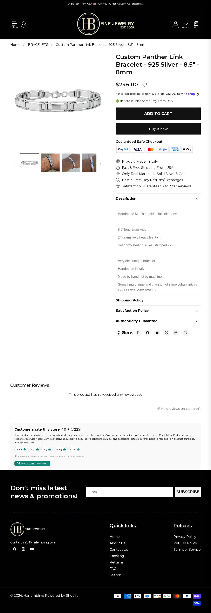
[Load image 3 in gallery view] (71, 163)
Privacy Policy (184, 537)
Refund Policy (185, 543)
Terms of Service (187, 549)
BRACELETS (38, 45)
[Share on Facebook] (147, 332)
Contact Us (119, 549)
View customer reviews (32, 463)
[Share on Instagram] (176, 332)
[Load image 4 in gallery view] (91, 163)
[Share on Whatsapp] (185, 332)
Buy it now (158, 129)
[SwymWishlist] (185, 23)
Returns (116, 562)
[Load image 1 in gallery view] (29, 163)
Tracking (117, 556)
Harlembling (33, 596)
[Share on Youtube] (157, 332)
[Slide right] (101, 162)
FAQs (114, 568)
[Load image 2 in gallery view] (50, 163)
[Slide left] (14, 162)
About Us (117, 543)
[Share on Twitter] (166, 332)
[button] (14, 23)
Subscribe (187, 492)
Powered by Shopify (61, 596)
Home (15, 45)
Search (115, 575)
